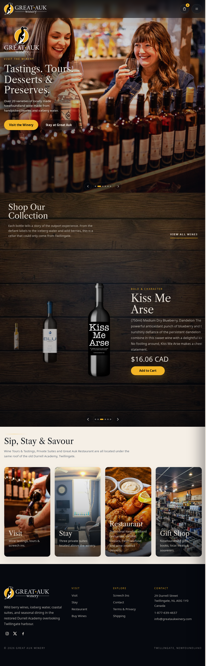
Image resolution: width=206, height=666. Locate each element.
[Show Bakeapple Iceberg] (16, 337)
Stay (75, 602)
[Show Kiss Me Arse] (102, 419)
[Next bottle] (117, 419)
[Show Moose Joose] (108, 419)
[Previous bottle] (88, 419)
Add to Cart (147, 371)
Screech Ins (121, 595)
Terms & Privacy (124, 609)
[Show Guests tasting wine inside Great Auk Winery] (98, 186)
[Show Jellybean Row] (110, 419)
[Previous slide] (87, 186)
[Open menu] (195, 8)
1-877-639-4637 (165, 613)
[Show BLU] (50, 332)
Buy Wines (79, 616)
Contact (118, 602)
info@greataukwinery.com (173, 619)
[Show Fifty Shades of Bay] (105, 419)
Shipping (119, 616)
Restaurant (79, 609)
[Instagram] (7, 634)
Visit (74, 595)
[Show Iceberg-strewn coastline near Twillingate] (102, 186)
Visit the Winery (21, 121)
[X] (15, 634)
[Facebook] (23, 634)
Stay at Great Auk (59, 121)
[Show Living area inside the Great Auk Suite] (110, 186)
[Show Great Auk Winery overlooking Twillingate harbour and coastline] (105, 186)
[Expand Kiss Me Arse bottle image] (99, 330)
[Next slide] (118, 186)
